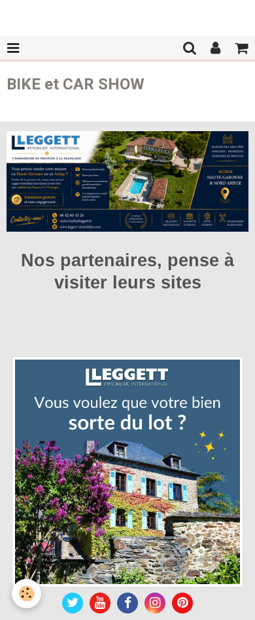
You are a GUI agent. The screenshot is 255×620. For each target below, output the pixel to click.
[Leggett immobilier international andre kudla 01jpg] (127, 471)
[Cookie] (26, 593)
